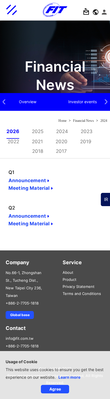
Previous (4, 102)
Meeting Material (29, 188)
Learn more (69, 377)
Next (106, 102)
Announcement (27, 180)
